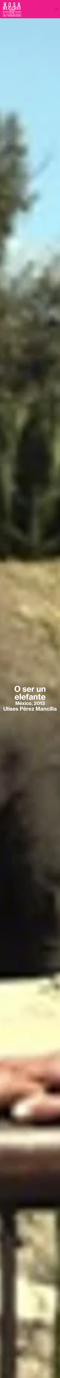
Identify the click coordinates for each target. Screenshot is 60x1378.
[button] (56, 9)
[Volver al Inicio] (12, 9)
